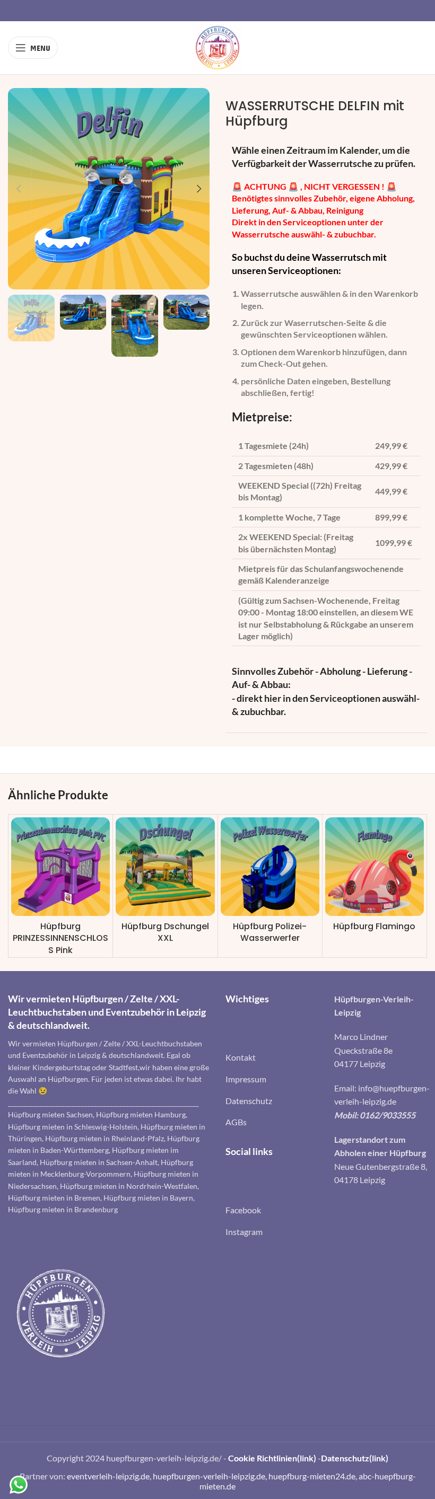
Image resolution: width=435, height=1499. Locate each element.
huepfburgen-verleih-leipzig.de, (210, 1476)
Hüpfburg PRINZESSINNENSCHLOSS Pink (60, 938)
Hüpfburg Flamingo (374, 926)
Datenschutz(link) (354, 1458)
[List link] (271, 1057)
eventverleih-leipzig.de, (110, 1476)
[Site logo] (217, 46)
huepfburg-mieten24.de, (313, 1476)
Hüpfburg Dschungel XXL (165, 932)
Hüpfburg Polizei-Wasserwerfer (270, 932)
